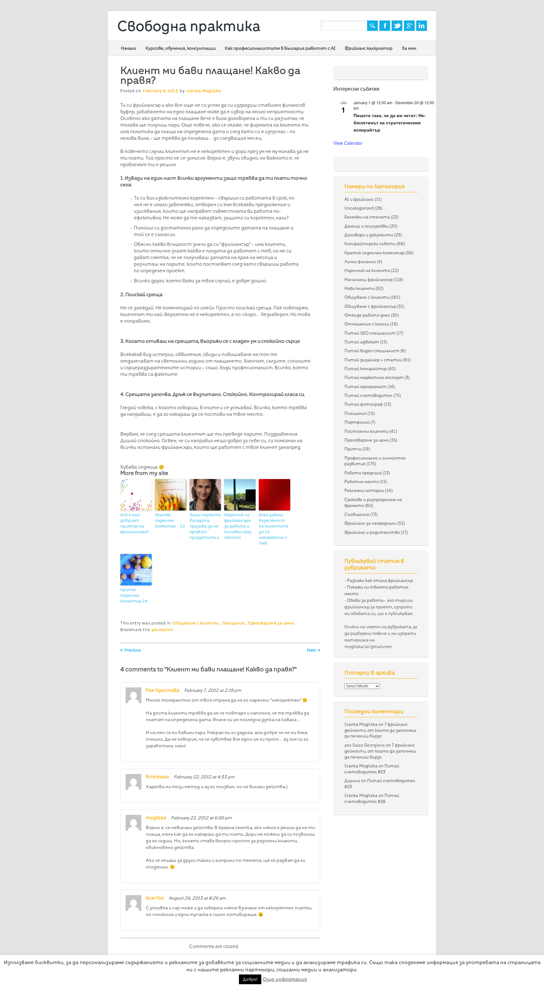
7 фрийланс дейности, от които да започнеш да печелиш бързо (380, 730)
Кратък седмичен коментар (374, 252)
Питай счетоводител (368, 395)
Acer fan (155, 898)
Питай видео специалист (372, 350)
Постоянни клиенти (366, 431)
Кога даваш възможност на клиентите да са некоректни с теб (273, 528)
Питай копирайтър (365, 368)
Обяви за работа (365, 600)
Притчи (352, 448)
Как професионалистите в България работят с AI (280, 48)
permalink (162, 629)
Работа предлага (363, 472)
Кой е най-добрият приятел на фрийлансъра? (134, 523)
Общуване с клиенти (196, 623)
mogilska (156, 818)
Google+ (409, 25)
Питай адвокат (361, 341)
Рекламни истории (364, 490)
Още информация (285, 979)
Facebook (384, 25)
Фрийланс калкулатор (369, 48)
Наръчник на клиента (367, 270)
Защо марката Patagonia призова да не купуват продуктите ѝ (205, 526)
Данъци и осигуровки (366, 226)
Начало (128, 48)
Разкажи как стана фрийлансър (380, 580)
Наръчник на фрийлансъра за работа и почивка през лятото (237, 526)
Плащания (233, 623)
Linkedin (421, 25)
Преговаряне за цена (271, 623)
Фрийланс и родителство (372, 532)
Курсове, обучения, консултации (180, 48)
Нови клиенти (359, 288)
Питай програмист (365, 386)
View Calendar (347, 143)
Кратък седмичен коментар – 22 (170, 520)
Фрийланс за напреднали (370, 523)
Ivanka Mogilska (203, 90)
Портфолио (357, 422)
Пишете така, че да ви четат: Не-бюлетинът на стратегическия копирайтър (390, 122)
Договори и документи (368, 234)
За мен (409, 48)
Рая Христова (162, 690)
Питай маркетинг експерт (374, 377)
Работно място (361, 481)
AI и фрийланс (359, 199)
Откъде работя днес (367, 315)
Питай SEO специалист (369, 333)
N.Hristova (157, 777)
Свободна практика (188, 26)
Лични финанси (360, 261)
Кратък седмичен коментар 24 (133, 595)
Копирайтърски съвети (370, 243)
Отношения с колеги (366, 323)
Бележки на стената (367, 216)
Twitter (397, 25)
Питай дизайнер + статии (373, 359)
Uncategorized (359, 208)
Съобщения (356, 514)
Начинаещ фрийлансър (368, 279)
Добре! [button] (250, 979)
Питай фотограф (363, 404)
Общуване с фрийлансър (370, 306)
